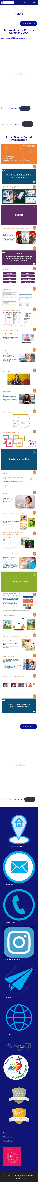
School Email (9, 884)
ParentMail (8, 997)
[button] (25, 2)
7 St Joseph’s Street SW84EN (14, 847)
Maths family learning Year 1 (11, 124)
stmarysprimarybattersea (13, 959)
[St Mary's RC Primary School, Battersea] (7, 2)
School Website (10, 1035)
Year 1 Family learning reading (12, 799)
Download (24, 108)
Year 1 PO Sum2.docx (10, 108)
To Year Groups (28, 23)
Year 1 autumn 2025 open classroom (13, 38)
